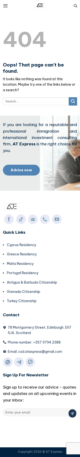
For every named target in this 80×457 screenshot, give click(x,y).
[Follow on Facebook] (9, 219)
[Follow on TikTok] (21, 219)
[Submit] (73, 101)
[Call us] (45, 219)
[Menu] (5, 6)
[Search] (75, 6)
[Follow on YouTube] (57, 219)
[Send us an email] (33, 219)
